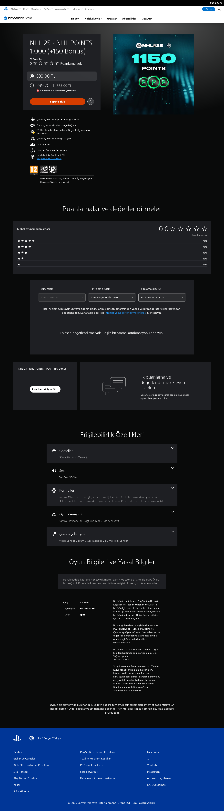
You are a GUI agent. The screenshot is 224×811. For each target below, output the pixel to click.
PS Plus (47, 9)
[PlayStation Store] (19, 18)
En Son (75, 18)
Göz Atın (147, 18)
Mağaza (15, 9)
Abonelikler (129, 18)
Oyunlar (35, 9)
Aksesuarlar (61, 9)
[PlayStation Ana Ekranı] (6, 9)
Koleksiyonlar (93, 18)
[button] (49, 158)
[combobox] (62, 297)
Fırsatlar (112, 18)
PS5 (25, 9)
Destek (88, 9)
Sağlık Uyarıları (121, 656)
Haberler (76, 9)
